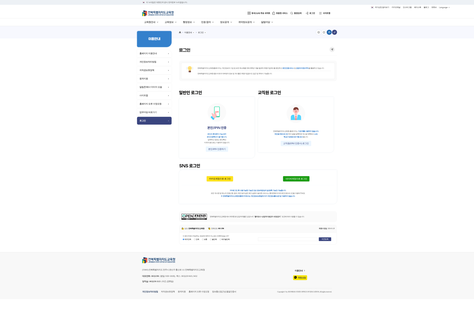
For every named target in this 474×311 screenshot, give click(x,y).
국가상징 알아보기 (382, 7)
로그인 (312, 13)
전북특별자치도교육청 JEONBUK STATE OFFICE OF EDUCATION (158, 13)
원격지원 (143, 78)
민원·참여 (206, 22)
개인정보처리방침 (147, 62)
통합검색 (298, 13)
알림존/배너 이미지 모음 (150, 87)
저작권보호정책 (146, 70)
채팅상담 (302, 278)
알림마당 (265, 22)
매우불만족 (226, 239)
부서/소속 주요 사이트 (261, 13)
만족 (197, 239)
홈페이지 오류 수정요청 (150, 104)
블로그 (426, 7)
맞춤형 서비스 (282, 13)
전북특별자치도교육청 (237, 260)
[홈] (180, 32)
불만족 (214, 239)
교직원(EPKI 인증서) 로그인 (296, 143)
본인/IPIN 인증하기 (217, 149)
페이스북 (417, 7)
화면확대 (318, 32)
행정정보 (187, 22)
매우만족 (188, 239)
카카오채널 (396, 7)
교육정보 (169, 22)
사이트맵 (326, 13)
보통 (205, 239)
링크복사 (334, 32)
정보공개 (224, 22)
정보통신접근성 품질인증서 (224, 291)
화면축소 (323, 32)
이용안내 (188, 32)
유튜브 (434, 7)
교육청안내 (149, 22)
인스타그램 (407, 7)
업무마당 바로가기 (148, 112)
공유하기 (332, 49)
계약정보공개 (245, 22)
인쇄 (329, 32)
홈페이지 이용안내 (148, 53)
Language (443, 7)
